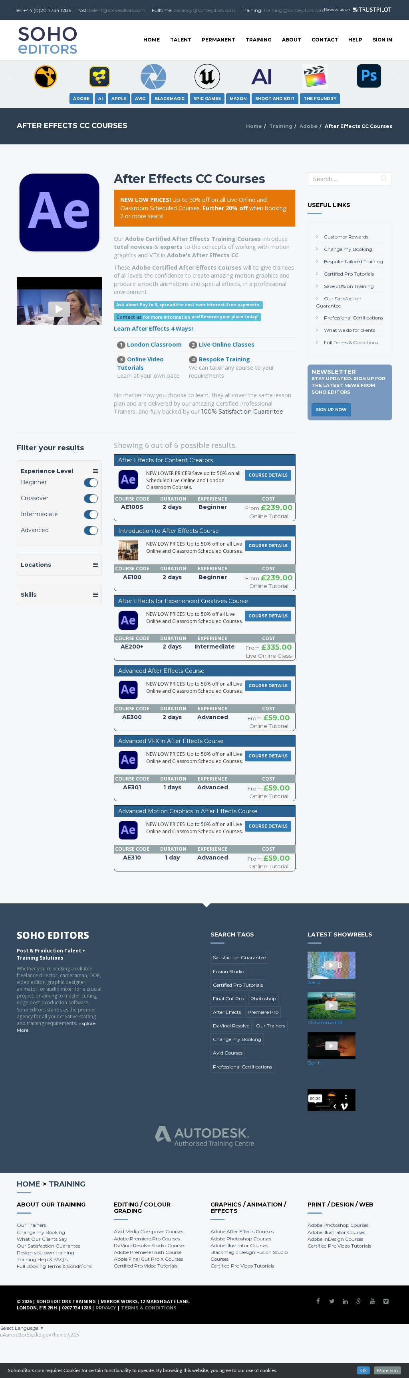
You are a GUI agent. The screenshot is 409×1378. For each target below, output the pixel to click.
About (291, 40)
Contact (325, 40)
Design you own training (45, 1253)
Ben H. (315, 1063)
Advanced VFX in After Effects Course (171, 741)
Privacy (105, 1308)
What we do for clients (349, 330)
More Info (387, 1370)
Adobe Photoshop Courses (240, 1239)
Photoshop (263, 998)
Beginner (34, 482)
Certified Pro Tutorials (349, 274)
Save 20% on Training (349, 286)
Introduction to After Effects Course (168, 530)
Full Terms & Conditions (351, 342)
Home (151, 40)
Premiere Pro (263, 1012)
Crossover (34, 498)
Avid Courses (227, 1053)
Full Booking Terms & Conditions (54, 1266)
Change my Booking (348, 249)
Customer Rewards (346, 237)
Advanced (35, 530)
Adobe (309, 126)
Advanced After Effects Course (161, 670)
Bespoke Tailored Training (353, 261)
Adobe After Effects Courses (242, 1231)
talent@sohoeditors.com (117, 10)
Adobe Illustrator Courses (239, 1245)
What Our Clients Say (42, 1239)
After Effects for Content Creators (165, 460)
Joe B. (314, 982)
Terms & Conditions (149, 1308)
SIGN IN (382, 40)
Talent (180, 40)
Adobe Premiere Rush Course (147, 1252)
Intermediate (39, 514)
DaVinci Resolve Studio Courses (149, 1245)
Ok (363, 1370)
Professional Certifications (353, 318)
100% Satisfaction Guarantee (242, 411)
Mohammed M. (325, 1022)
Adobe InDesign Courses (335, 1239)
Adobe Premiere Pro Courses (147, 1239)
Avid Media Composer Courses (148, 1231)
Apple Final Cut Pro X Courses (148, 1259)
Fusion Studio (228, 971)
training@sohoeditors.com (294, 10)
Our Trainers (270, 1026)
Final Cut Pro (228, 998)
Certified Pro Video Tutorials (145, 1266)
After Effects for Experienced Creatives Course (183, 601)
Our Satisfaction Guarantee (48, 1246)
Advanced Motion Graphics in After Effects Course (188, 811)
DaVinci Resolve (231, 1026)
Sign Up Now (331, 409)
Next (398, 77)
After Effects (227, 1012)
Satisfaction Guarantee (239, 957)
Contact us (129, 317)
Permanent (218, 40)
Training (259, 40)
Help (355, 40)
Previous (11, 77)
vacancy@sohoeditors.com (204, 10)
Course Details (268, 475)
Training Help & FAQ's (42, 1259)
